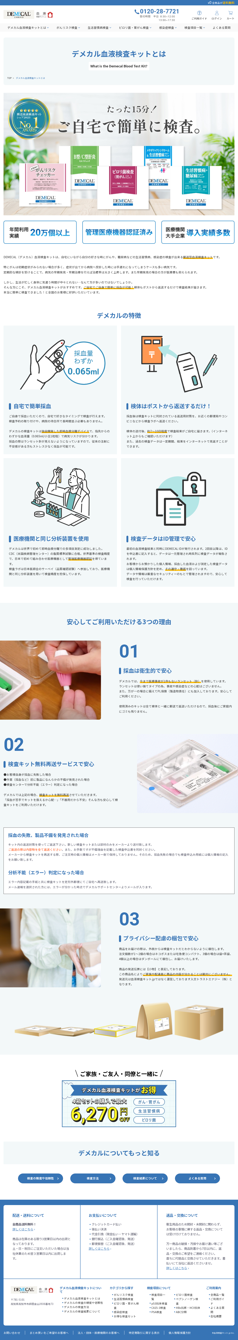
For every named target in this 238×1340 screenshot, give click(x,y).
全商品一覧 (217, 1295)
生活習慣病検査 (98, 27)
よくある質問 (222, 27)
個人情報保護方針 (180, 1333)
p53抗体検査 (159, 1303)
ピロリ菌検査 (184, 1295)
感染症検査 (166, 27)
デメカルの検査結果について (82, 1311)
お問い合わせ (12, 1333)
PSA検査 (156, 1312)
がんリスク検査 (67, 27)
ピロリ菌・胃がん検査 (134, 27)
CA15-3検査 (158, 1308)
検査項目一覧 (193, 27)
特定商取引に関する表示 (144, 1333)
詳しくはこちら (22, 1229)
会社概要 (216, 1316)
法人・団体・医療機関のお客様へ (99, 1333)
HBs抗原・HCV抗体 (188, 1308)
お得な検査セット (125, 1316)
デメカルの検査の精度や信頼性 (83, 1303)
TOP (9, 77)
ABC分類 (181, 1312)
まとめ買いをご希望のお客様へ (49, 1333)
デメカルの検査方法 (76, 1307)
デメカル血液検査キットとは (26, 27)
